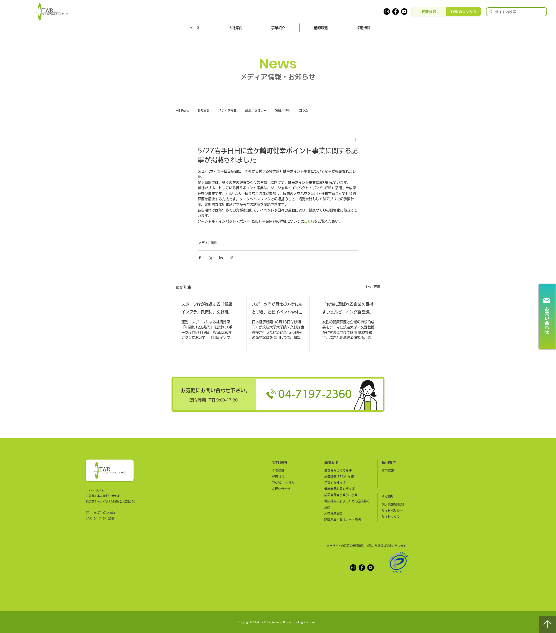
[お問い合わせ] (278, 394)
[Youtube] (404, 11)
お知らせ (203, 110)
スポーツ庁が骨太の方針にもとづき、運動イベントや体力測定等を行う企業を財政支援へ (277, 309)
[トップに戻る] (547, 624)
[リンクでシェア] (232, 258)
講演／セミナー (255, 110)
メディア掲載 (227, 110)
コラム (303, 110)
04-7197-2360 (104, 512)
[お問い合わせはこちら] (547, 316)
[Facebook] (395, 11)
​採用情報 (388, 470)
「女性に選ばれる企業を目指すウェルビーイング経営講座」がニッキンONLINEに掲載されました (347, 309)
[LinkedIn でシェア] (221, 258)
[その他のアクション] (355, 139)
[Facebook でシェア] (200, 258)
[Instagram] (387, 11)
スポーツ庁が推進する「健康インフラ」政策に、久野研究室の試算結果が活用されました (206, 309)
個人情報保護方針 (394, 504)
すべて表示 (372, 286)
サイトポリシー (392, 510)
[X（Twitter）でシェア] (210, 258)
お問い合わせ (281, 488)
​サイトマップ (391, 516)
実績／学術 (282, 110)
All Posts (182, 110)
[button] (235, 27)
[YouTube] (370, 567)
